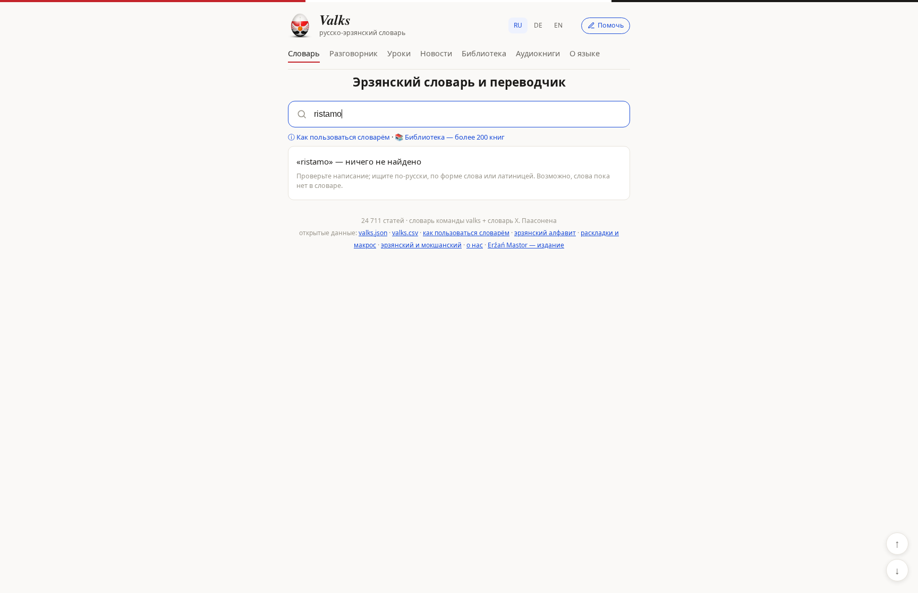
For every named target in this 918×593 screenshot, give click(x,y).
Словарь (304, 53)
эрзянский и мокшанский (421, 245)
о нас (474, 245)
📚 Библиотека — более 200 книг (450, 137)
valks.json (373, 232)
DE (538, 25)
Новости (436, 53)
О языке (585, 53)
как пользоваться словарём (466, 232)
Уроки (399, 53)
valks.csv (405, 232)
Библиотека (484, 53)
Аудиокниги (538, 53)
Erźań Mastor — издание (526, 245)
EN (558, 25)
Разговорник (353, 53)
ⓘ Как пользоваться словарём (339, 137)
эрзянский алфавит (545, 232)
